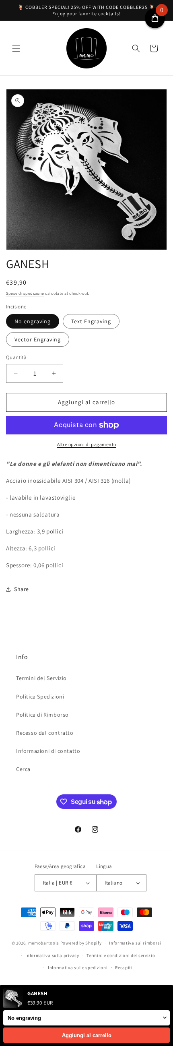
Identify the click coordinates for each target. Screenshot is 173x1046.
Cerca (23, 769)
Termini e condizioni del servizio (120, 955)
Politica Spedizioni (40, 696)
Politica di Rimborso (42, 714)
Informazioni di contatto (48, 751)
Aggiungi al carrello (86, 1035)
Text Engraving (91, 321)
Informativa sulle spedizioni (78, 967)
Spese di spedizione (25, 293)
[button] (16, 48)
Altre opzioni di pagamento (86, 444)
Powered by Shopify (81, 943)
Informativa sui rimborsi (135, 943)
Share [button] (21, 589)
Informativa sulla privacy (52, 955)
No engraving (32, 321)
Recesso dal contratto (45, 732)
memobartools (43, 943)
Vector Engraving (37, 339)
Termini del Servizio (41, 678)
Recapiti (124, 967)
